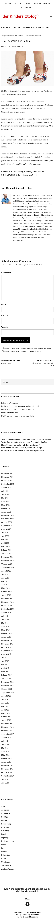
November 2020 (7, 519)
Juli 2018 (4, 616)
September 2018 (7, 609)
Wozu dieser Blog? (14, 4)
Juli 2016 (4, 699)
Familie (4, 834)
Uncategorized (40, 27)
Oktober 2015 (6, 731)
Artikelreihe (5, 813)
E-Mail (4, 316)
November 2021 (7, 477)
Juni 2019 (5, 578)
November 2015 (7, 727)
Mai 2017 (4, 665)
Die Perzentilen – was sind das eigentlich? (17, 416)
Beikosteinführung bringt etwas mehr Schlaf (42, 363)
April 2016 (5, 710)
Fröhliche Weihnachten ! (10, 403)
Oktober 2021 (6, 481)
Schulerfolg (27, 175)
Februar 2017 (6, 675)
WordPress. (35, 915)
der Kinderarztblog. (34, 912)
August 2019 (6, 571)
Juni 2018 (5, 620)
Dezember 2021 (7, 474)
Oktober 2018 (6, 606)
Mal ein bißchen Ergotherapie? (28, 445)
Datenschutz (27, 7)
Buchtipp (4, 817)
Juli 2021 (4, 491)
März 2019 (5, 588)
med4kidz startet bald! (10, 413)
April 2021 (5, 501)
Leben (3, 845)
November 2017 (7, 644)
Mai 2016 (4, 706)
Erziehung (24, 27)
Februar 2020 (6, 550)
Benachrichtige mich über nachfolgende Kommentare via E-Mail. (27, 348)
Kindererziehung (7, 841)
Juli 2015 (4, 741)
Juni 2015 (5, 745)
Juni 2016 (5, 703)
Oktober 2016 (6, 689)
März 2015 (5, 755)
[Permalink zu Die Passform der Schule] (27, 85)
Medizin (4, 852)
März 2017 (5, 672)
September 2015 (7, 734)
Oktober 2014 (6, 772)
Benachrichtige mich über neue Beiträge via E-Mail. (23, 352)
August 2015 (6, 738)
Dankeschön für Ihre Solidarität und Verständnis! (20, 406)
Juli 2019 (4, 574)
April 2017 (5, 668)
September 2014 (7, 776)
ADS (3, 807)
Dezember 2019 (7, 557)
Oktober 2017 (6, 647)
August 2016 (6, 696)
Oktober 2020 (6, 522)
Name (4, 304)
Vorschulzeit (6, 866)
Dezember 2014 (7, 765)
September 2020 (7, 526)
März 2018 (5, 630)
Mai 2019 (4, 581)
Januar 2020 (6, 554)
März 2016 (5, 713)
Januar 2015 (6, 762)
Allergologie (5, 810)
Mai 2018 (4, 623)
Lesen (3, 848)
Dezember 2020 (7, 515)
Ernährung (5, 827)
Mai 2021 (4, 498)
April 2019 (5, 585)
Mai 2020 (4, 540)
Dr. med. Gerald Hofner (14, 46)
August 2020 (6, 529)
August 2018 (6, 613)
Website (4, 327)
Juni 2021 (5, 494)
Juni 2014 (5, 783)
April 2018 (5, 627)
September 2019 (7, 567)
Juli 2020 (4, 533)
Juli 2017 (4, 658)
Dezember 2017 (7, 640)
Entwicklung (8, 27)
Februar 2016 (6, 717)
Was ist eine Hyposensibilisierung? (28, 448)
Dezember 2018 (7, 599)
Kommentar (6, 273)
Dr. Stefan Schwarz (9, 450)
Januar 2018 (6, 637)
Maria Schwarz (7, 445)
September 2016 (7, 693)
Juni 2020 (5, 536)
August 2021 (6, 488)
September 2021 (7, 484)
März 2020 (5, 547)
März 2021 (5, 505)
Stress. (22, 111)
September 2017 (7, 651)
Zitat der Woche (10, 362)
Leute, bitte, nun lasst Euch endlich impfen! (18, 409)
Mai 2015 (4, 748)
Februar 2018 (6, 633)
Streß (34, 175)
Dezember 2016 (7, 682)
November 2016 (7, 686)
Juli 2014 (4, 779)
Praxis (3, 859)
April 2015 (5, 752)
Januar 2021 (6, 512)
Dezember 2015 (7, 724)
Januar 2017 (6, 679)
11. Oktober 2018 (17, 36)
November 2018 (7, 602)
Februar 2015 (6, 759)
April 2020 (5, 543)
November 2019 (7, 561)
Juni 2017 (5, 661)
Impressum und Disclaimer (38, 4)
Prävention (5, 855)
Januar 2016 (6, 720)
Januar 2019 (6, 595)
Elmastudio (33, 917)
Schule (18, 175)
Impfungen (5, 838)
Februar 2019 (6, 592)
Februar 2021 (6, 508)
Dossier (4, 820)
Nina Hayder (6, 448)
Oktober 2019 (6, 564)
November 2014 (7, 769)
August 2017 (6, 654)
